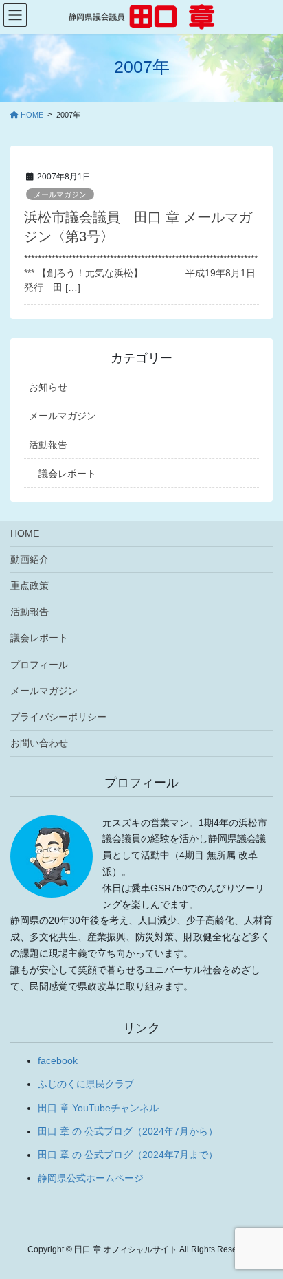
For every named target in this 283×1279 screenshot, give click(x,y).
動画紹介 (29, 559)
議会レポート (67, 473)
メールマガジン (60, 194)
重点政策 (29, 585)
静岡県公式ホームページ (91, 1177)
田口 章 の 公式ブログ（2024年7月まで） (128, 1154)
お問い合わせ (39, 742)
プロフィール (39, 664)
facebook (58, 1060)
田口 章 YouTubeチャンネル (98, 1107)
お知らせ (48, 386)
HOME (24, 533)
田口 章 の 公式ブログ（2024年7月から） (128, 1131)
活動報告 (48, 444)
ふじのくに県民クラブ (86, 1083)
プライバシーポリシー (58, 716)
